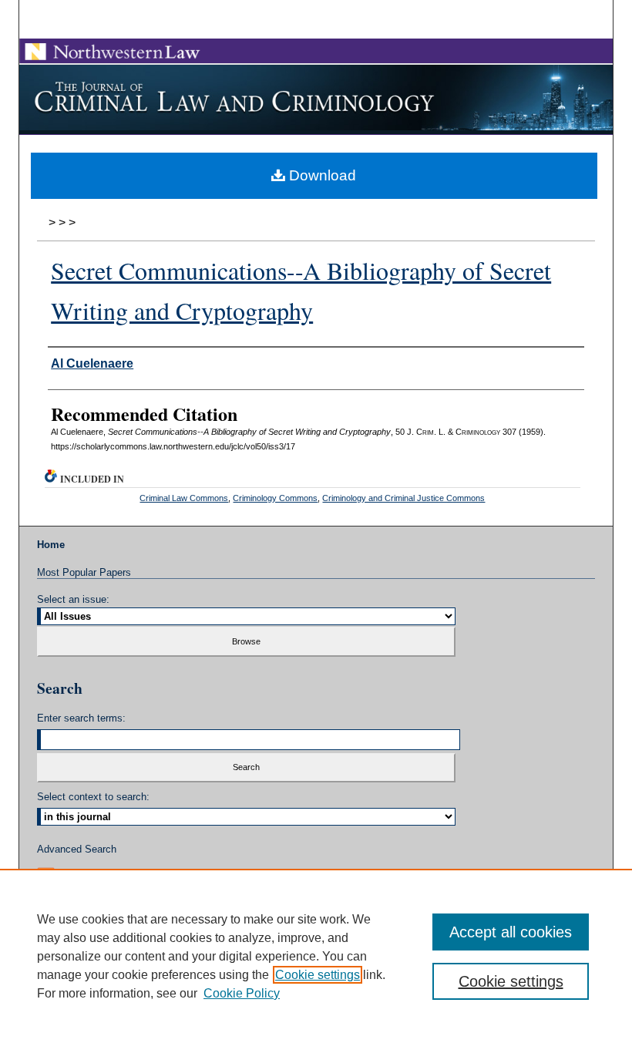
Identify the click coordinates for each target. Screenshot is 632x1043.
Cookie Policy (241, 993)
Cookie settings (317, 974)
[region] (316, 956)
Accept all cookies (510, 932)
